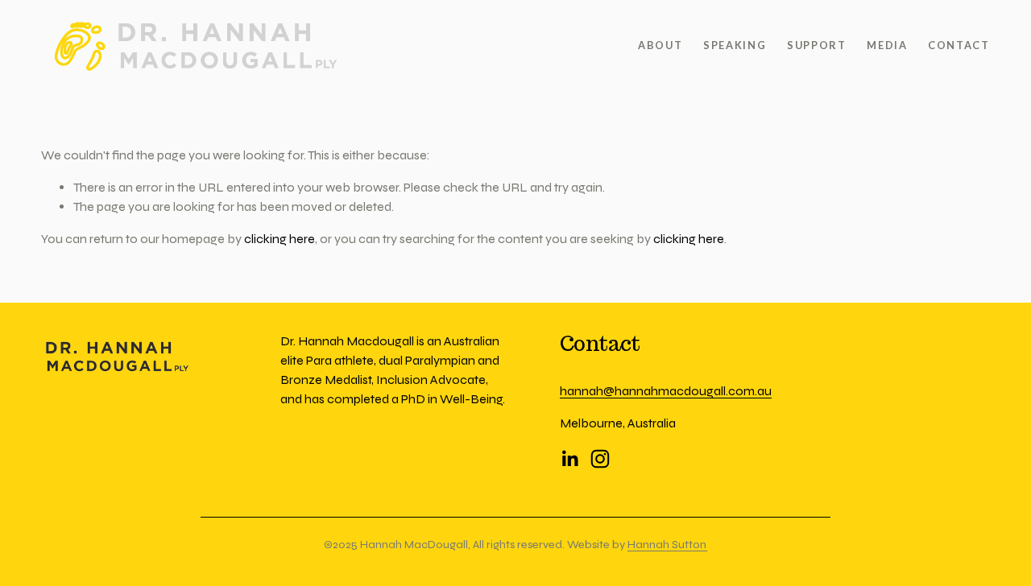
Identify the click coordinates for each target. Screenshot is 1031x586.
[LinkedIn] (569, 458)
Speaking (734, 45)
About (660, 45)
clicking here (279, 238)
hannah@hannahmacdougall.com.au (666, 390)
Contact (959, 45)
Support (817, 45)
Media (887, 45)
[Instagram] (600, 458)
